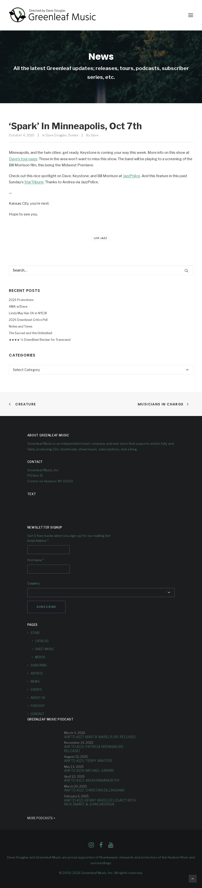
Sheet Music (44, 649)
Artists (37, 673)
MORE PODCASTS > (41, 818)
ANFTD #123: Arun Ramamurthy (92, 780)
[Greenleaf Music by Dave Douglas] (53, 15)
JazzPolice (131, 176)
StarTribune (34, 182)
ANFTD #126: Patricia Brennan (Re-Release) (94, 749)
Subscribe (39, 665)
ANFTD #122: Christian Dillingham (94, 790)
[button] (190, 15)
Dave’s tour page (23, 159)
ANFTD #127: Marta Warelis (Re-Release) (100, 737)
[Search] (101, 270)
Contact (37, 714)
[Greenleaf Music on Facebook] (91, 846)
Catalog (42, 641)
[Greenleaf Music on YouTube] (110, 846)
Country (33, 583)
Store (35, 633)
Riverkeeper (108, 857)
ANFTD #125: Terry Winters (88, 761)
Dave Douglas (56, 135)
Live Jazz (100, 238)
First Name (35, 560)
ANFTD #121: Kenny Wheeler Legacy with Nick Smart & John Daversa (100, 802)
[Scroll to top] (193, 878)
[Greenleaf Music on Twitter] (101, 846)
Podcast (38, 706)
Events (73, 135)
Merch (40, 657)
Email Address (38, 541)
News (35, 681)
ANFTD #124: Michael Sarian (89, 770)
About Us (38, 698)
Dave (94, 135)
